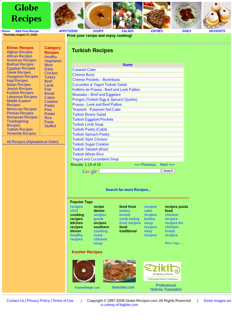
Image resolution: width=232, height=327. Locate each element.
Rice (48, 118)
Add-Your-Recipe (27, 31)
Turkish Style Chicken (89, 139)
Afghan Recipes (19, 52)
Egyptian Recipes (21, 68)
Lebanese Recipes (22, 97)
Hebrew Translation (166, 289)
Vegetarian (53, 61)
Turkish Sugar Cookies (90, 144)
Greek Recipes (19, 72)
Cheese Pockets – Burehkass (96, 80)
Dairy (48, 69)
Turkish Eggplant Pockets (92, 119)
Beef (48, 81)
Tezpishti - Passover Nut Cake (96, 109)
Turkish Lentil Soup (87, 124)
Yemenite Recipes (21, 133)
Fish (47, 89)
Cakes (49, 97)
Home (6, 31)
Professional (166, 285)
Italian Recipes (19, 85)
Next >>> (167, 165)
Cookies (51, 102)
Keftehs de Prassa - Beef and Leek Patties (106, 90)
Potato (49, 114)
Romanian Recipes (22, 117)
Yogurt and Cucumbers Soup (95, 159)
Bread (49, 93)
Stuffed (50, 126)
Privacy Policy (38, 301)
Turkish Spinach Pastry (90, 134)
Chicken (51, 73)
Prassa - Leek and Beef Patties (97, 104)
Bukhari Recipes (20, 64)
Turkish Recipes (20, 129)
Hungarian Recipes (22, 76)
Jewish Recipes (19, 89)
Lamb (48, 85)
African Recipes (19, 56)
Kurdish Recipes (20, 93)
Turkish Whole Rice (88, 154)
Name (128, 65)
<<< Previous (146, 165)
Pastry (49, 106)
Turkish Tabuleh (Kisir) (90, 149)
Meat (48, 65)
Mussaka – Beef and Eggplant (96, 94)
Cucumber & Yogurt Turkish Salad (99, 85)
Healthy (50, 57)
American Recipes (21, 60)
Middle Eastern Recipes (19, 103)
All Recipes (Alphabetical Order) (32, 142)
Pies (48, 110)
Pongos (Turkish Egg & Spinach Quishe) (104, 99)
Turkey (49, 77)
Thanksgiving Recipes (17, 123)
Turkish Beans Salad (89, 114)
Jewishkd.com (122, 287)
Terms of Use (63, 301)
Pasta (49, 122)
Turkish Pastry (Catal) (89, 129)
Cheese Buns (83, 75)
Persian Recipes (20, 113)
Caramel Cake (84, 70)
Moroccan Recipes (22, 109)
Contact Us (15, 301)
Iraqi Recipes (17, 80)
